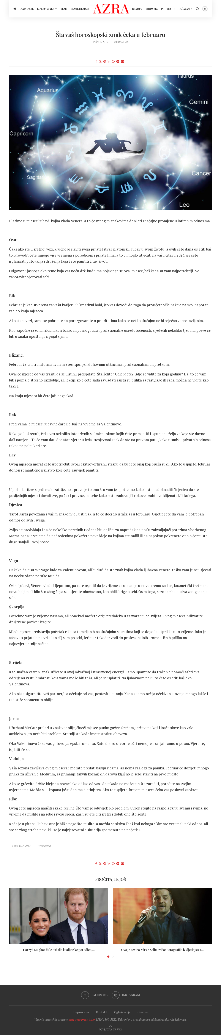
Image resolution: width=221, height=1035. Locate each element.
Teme (63, 8)
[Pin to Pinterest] (104, 61)
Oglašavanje (183, 9)
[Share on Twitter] (100, 61)
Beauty (137, 9)
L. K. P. (103, 42)
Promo (166, 9)
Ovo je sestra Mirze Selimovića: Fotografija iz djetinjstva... (162, 950)
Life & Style (45, 8)
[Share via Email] (122, 61)
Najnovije (27, 8)
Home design (80, 8)
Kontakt (101, 1012)
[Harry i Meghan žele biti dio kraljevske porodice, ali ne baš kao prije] (58, 916)
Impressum (81, 1012)
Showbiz (151, 9)
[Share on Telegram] (117, 61)
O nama (142, 1012)
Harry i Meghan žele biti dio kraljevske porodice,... (59, 950)
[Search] (197, 8)
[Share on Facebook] (96, 61)
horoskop (44, 846)
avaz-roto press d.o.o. (81, 1019)
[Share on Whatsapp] (113, 61)
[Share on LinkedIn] (109, 61)
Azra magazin (21, 846)
